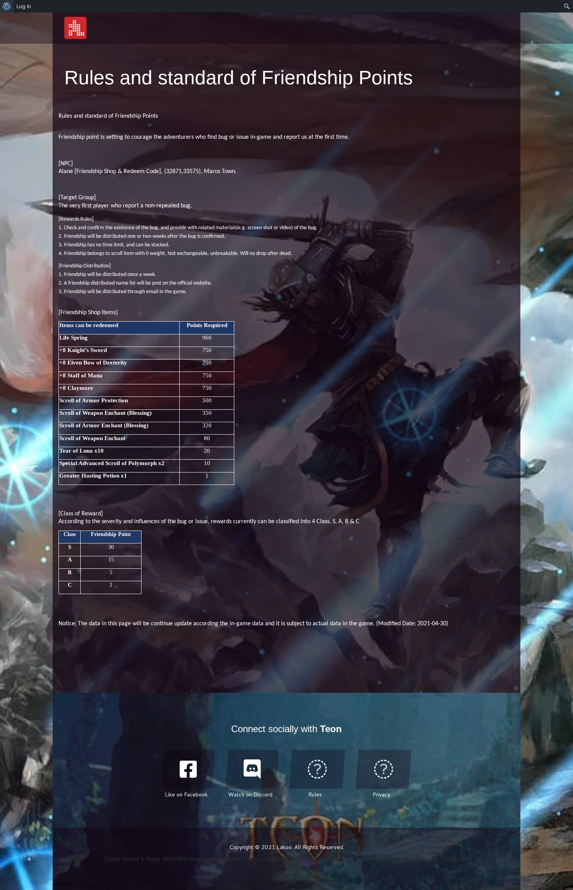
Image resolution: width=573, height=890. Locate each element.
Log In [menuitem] (23, 6)
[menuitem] (7, 6)
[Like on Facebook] (188, 769)
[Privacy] (383, 769)
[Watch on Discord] (252, 769)
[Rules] (317, 769)
